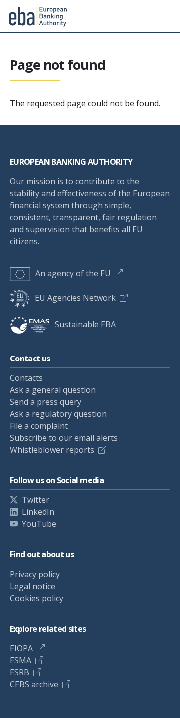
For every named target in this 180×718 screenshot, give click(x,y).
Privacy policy (35, 574)
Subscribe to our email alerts (64, 437)
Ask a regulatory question (58, 413)
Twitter (36, 499)
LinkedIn (38, 511)
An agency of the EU (73, 273)
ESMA (21, 660)
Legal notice (33, 586)
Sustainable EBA (85, 324)
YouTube (39, 523)
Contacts (26, 377)
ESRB (20, 672)
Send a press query (46, 401)
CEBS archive (34, 684)
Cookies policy (37, 598)
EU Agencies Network (75, 297)
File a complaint (39, 425)
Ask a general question (53, 389)
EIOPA (21, 648)
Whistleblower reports (52, 449)
